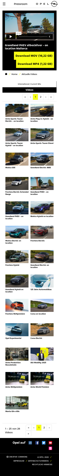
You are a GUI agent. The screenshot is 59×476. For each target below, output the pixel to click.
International (23, 84)
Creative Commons (18, 457)
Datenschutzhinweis (38, 461)
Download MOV (34, 56)
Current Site (36, 84)
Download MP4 (35, 64)
